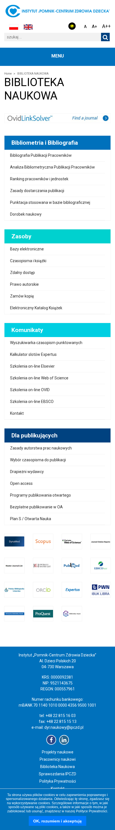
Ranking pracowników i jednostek (39, 179)
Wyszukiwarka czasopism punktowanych (46, 342)
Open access (21, 483)
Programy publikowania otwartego (40, 495)
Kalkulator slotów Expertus (33, 354)
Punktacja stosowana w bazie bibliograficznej (50, 202)
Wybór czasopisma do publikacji (38, 460)
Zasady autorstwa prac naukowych (41, 448)
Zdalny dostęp (22, 272)
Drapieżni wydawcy (27, 471)
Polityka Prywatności (57, 781)
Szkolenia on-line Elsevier (32, 366)
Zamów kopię (22, 296)
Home (8, 73)
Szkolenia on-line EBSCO (32, 401)
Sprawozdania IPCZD (57, 774)
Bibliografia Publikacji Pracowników (41, 155)
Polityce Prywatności (91, 811)
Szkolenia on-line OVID (30, 390)
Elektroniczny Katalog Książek (36, 308)
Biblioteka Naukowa (57, 766)
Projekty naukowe (57, 752)
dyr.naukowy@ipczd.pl (63, 727)
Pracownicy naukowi (58, 759)
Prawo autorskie (24, 284)
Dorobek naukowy (26, 214)
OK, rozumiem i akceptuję (57, 821)
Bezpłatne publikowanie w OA (36, 507)
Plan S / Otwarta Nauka (30, 519)
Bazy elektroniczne (27, 249)
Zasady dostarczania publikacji (37, 190)
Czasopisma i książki (28, 261)
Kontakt (17, 413)
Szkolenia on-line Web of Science (39, 378)
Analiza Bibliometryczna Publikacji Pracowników (52, 167)
